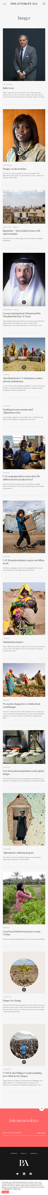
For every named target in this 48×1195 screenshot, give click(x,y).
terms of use (17, 1189)
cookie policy (7, 1189)
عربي (4, 4)
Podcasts (7, 997)
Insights (6, 638)
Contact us (33, 1153)
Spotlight (7, 227)
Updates (6, 374)
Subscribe (41, 1133)
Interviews (7, 84)
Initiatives (14, 1153)
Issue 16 (16, 309)
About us (23, 1153)
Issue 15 (16, 227)
